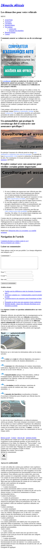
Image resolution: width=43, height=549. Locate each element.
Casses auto (12, 29)
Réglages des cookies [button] (7, 450)
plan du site (21, 438)
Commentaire (5, 255)
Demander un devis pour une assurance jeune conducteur (23, 302)
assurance (4, 160)
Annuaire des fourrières (16, 30)
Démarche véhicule (12, 5)
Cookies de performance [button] (8, 496)
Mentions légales (10, 32)
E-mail (3, 276)
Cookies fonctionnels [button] (7, 485)
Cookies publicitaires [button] (7, 518)
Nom (3, 272)
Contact (7, 34)
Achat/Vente (9, 20)
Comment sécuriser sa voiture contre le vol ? (15, 241)
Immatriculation (10, 25)
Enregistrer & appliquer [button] (8, 547)
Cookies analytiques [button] (7, 507)
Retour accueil (5, 438)
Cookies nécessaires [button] (7, 536)
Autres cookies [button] (5, 529)
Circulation (8, 23)
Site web (3, 279)
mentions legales (31, 438)
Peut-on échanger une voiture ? (10, 243)
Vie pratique (8, 27)
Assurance (8, 21)
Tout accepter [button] (19, 450)
